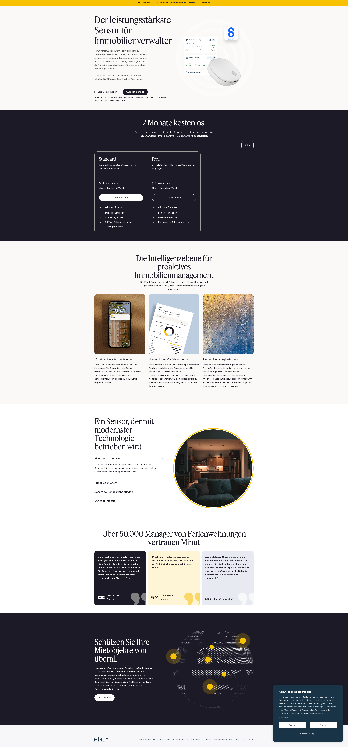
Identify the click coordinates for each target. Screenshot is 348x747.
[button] (247, 145)
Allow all (324, 725)
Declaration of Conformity (198, 739)
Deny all (292, 725)
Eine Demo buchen (107, 92)
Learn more (283, 717)
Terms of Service (144, 739)
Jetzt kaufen (121, 197)
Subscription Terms (175, 739)
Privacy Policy (159, 739)
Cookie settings (308, 733)
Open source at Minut (244, 739)
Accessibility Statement (222, 739)
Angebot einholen (135, 92)
